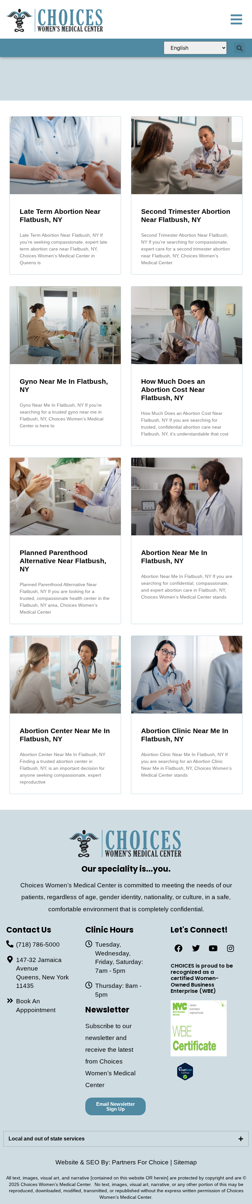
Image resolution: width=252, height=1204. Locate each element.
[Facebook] (178, 948)
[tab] (126, 1138)
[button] (239, 48)
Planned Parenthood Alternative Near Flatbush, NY (63, 561)
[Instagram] (231, 948)
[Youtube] (213, 948)
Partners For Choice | (143, 1162)
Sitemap (185, 1162)
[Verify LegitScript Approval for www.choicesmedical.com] (185, 1078)
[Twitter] (196, 948)
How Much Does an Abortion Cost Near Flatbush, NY (173, 389)
